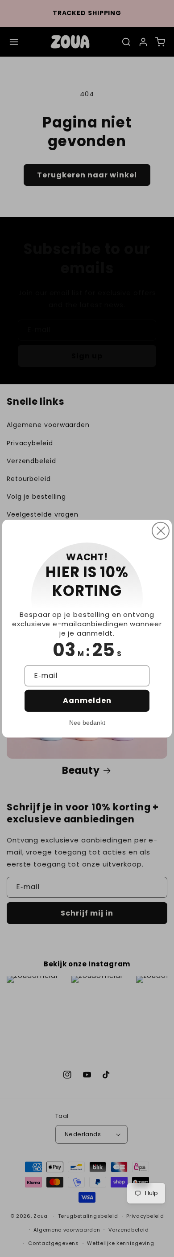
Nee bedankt (87, 722)
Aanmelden (87, 700)
